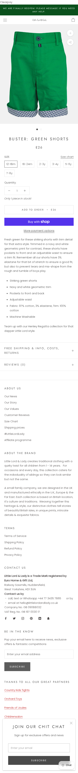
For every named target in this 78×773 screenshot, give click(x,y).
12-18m (10, 164)
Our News (10, 396)
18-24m (27, 164)
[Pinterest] (31, 618)
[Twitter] (14, 618)
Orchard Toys (13, 699)
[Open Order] (73, 20)
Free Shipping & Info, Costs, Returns (31, 350)
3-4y (55, 164)
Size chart (67, 157)
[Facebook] (5, 618)
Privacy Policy (13, 555)
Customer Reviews (17, 415)
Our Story (10, 402)
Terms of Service (15, 536)
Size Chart (11, 421)
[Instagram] (22, 618)
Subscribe (39, 760)
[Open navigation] (5, 19)
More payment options (39, 230)
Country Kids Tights (17, 690)
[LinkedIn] (39, 618)
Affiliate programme (17, 440)
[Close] (71, 723)
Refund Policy (13, 548)
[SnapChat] (48, 618)
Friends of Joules (15, 708)
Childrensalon (13, 716)
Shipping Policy (14, 542)
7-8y (9, 173)
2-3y (42, 164)
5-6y (68, 164)
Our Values (11, 409)
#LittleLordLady (14, 434)
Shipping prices (14, 427)
